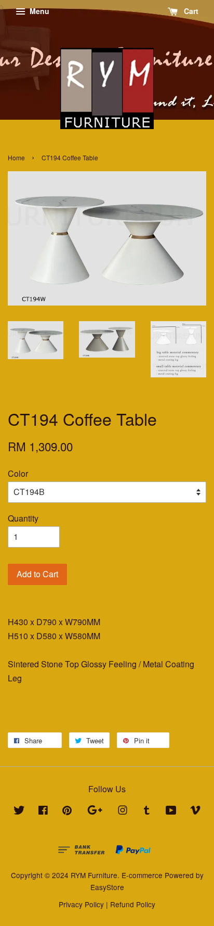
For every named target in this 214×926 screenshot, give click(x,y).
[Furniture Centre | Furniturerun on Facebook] (43, 811)
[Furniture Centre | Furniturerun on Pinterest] (67, 811)
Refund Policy (132, 904)
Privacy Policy (81, 904)
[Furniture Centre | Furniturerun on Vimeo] (195, 811)
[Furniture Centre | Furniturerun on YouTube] (171, 811)
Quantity (23, 518)
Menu (38, 11)
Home (16, 157)
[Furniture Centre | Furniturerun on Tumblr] (147, 811)
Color (18, 473)
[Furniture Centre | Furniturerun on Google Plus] (94, 811)
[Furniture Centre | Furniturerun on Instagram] (122, 811)
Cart (190, 11)
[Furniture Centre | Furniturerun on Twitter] (19, 811)
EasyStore (107, 887)
